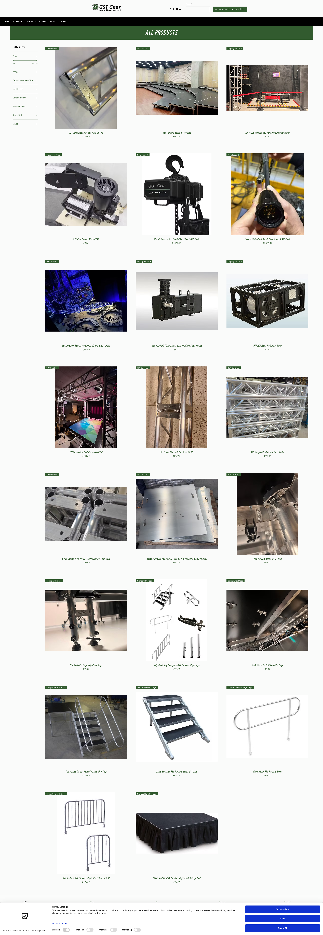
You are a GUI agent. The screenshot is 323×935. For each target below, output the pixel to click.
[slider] (13, 60)
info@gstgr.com (294, 22)
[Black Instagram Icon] (173, 9)
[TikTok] (177, 9)
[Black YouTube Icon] (180, 9)
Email (189, 4)
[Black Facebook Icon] (170, 9)
